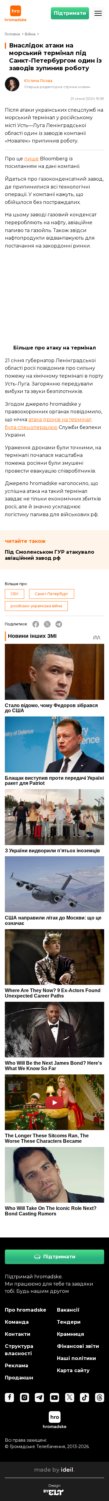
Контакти (17, 1334)
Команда (17, 1322)
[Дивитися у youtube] (54, 1397)
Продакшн (19, 1378)
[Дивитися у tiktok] (84, 1397)
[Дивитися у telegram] (39, 1397)
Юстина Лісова (38, 81)
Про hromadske (25, 1310)
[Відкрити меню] (98, 13)
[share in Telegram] (58, 624)
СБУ (14, 594)
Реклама (16, 1365)
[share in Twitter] (47, 624)
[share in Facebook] (35, 624)
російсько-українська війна (36, 606)
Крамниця (70, 1334)
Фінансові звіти (78, 1346)
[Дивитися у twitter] (69, 1397)
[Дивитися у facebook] (9, 1397)
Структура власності (19, 1349)
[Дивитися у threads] (99, 1397)
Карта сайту (73, 1370)
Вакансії (68, 1310)
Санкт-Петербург (51, 594)
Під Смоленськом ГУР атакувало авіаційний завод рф (49, 555)
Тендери (69, 1322)
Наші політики (76, 1358)
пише (31, 159)
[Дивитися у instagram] (24, 1397)
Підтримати (70, 13)
